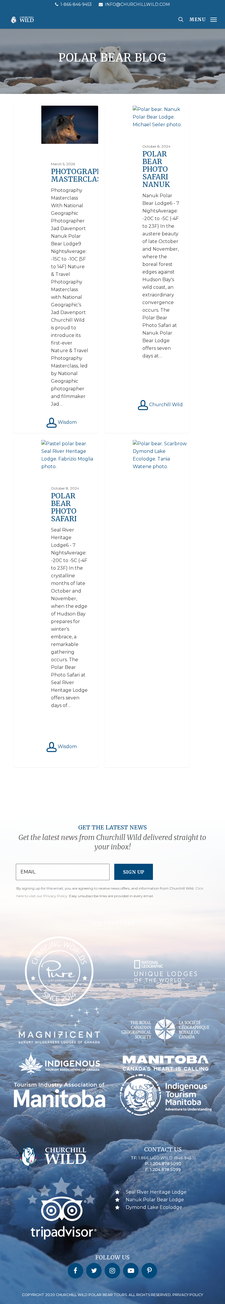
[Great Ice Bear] (147, 603)
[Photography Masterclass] (55, 269)
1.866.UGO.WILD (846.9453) (166, 1157)
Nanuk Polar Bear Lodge (155, 1199)
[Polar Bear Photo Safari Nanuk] (147, 269)
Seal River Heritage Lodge (156, 1192)
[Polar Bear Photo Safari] (55, 603)
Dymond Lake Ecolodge (154, 1207)
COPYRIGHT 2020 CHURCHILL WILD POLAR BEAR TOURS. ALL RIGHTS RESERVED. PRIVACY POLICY (112, 1295)
